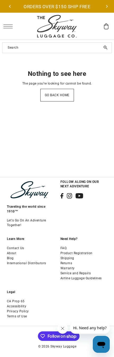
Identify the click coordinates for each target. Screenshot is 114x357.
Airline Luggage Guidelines (81, 278)
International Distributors (26, 263)
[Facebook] (61, 195)
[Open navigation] (9, 26)
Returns (66, 263)
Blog (10, 258)
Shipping (67, 258)
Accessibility (17, 306)
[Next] (107, 6)
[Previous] (10, 6)
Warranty (67, 268)
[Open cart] (106, 26)
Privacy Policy (18, 311)
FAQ (63, 248)
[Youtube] (79, 195)
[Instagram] (69, 195)
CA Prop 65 (16, 301)
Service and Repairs (75, 273)
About (11, 253)
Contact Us (15, 248)
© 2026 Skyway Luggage (57, 346)
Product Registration (76, 253)
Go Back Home (57, 95)
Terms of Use (17, 316)
